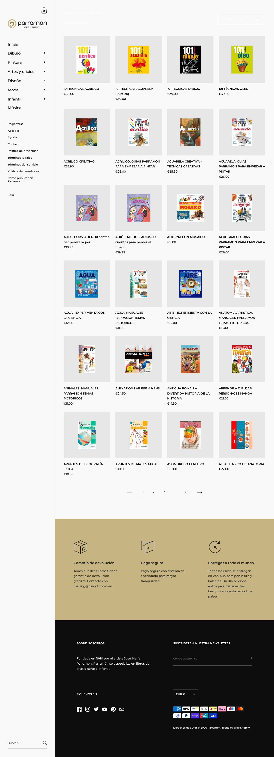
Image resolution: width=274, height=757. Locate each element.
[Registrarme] (249, 659)
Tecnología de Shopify (236, 727)
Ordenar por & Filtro (236, 19)
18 (185, 492)
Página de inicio (74, 13)
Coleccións (96, 13)
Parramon (213, 727)
